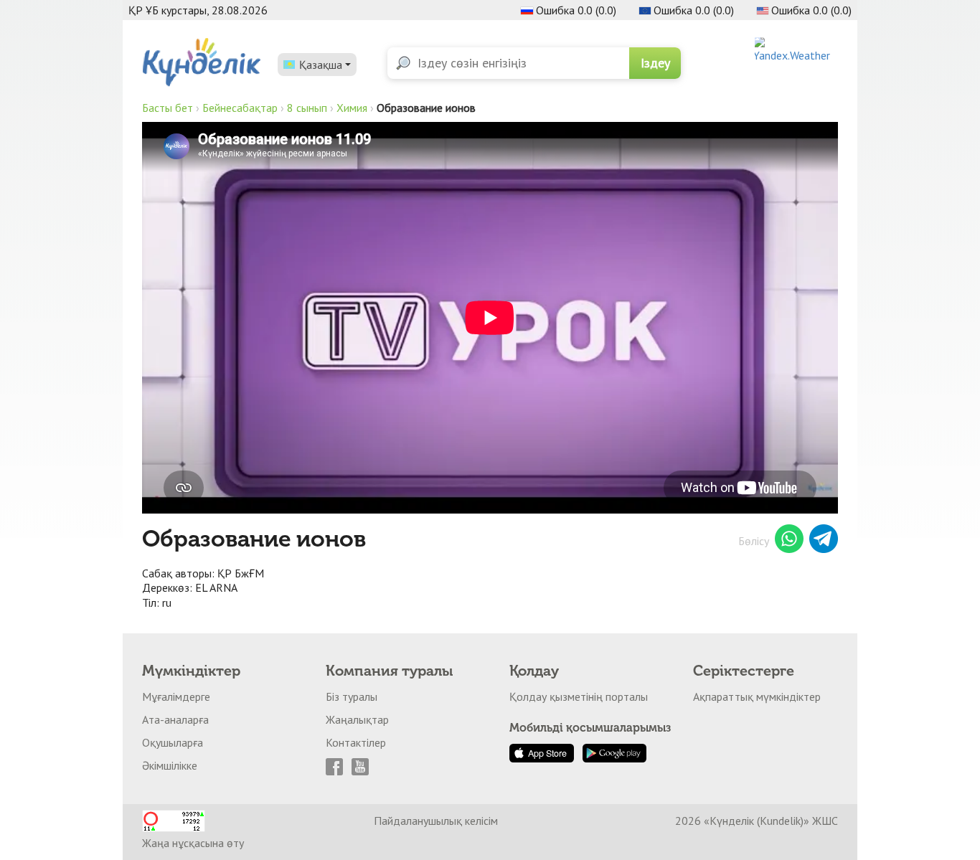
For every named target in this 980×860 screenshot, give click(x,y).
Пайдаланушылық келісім (436, 820)
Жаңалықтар (357, 719)
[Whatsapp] (789, 540)
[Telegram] (823, 540)
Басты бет (167, 107)
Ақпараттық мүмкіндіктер (757, 696)
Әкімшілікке (169, 765)
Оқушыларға (172, 742)
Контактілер (356, 742)
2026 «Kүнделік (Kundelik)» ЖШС (756, 820)
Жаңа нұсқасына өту (193, 843)
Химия (351, 107)
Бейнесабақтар (240, 107)
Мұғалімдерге (176, 696)
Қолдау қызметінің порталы (578, 696)
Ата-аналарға (175, 719)
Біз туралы (351, 696)
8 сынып (307, 107)
